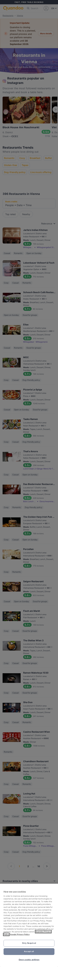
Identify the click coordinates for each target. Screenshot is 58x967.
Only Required (29, 943)
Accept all (29, 951)
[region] (29, 925)
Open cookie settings (29, 959)
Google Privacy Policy (20, 934)
